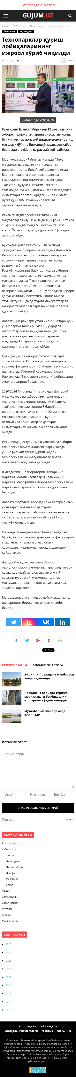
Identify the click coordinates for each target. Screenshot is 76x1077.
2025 (8, 944)
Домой (5, 26)
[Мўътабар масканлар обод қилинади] (11, 716)
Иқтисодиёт (36, 26)
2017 (8, 1010)
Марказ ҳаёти (10, 921)
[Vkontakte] (46, 622)
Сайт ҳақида (48, 1026)
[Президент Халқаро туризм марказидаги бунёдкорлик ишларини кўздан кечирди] (11, 697)
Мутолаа (7, 909)
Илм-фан (11, 873)
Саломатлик (9, 896)
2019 (8, 993)
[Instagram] (30, 622)
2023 (8, 960)
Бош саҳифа (9, 843)
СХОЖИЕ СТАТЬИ (14, 665)
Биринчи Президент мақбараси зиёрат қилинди (49, 676)
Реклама (47, 1031)
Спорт (9, 884)
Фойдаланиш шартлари (21, 1031)
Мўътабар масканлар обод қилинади (44, 713)
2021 (8, 977)
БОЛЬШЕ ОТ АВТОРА (48, 665)
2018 (8, 1001)
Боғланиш (64, 1031)
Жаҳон (6, 890)
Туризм (6, 915)
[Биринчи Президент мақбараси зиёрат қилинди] (11, 679)
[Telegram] (13, 622)
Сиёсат (10, 855)
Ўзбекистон (19, 26)
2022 (8, 969)
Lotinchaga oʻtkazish (38, 5)
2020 (8, 985)
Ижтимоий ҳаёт (15, 867)
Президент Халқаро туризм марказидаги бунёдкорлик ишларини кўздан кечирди (45, 696)
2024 (8, 952)
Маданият (12, 878)
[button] (70, 16)
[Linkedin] (62, 622)
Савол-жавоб (10, 903)
